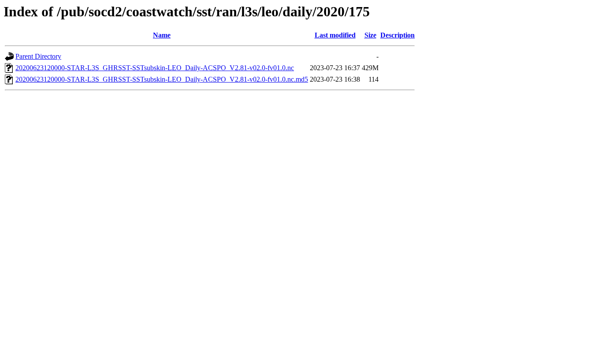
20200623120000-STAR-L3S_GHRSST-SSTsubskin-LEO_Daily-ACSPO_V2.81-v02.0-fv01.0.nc (154, 68)
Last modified (335, 35)
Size (370, 35)
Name (162, 35)
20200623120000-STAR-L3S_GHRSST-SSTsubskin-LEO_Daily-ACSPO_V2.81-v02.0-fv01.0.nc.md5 (161, 79)
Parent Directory (38, 56)
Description (397, 35)
